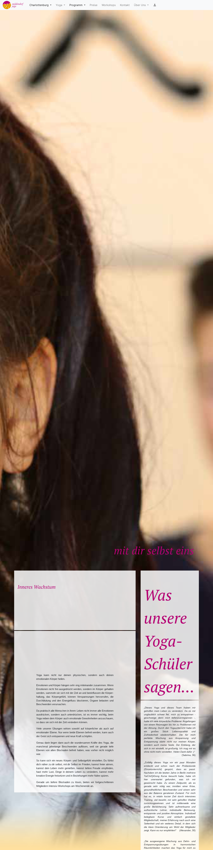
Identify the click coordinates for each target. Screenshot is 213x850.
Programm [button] (76, 5)
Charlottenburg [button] (39, 5)
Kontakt (125, 5)
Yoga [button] (59, 5)
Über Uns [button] (140, 5)
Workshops (109, 5)
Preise (93, 5)
